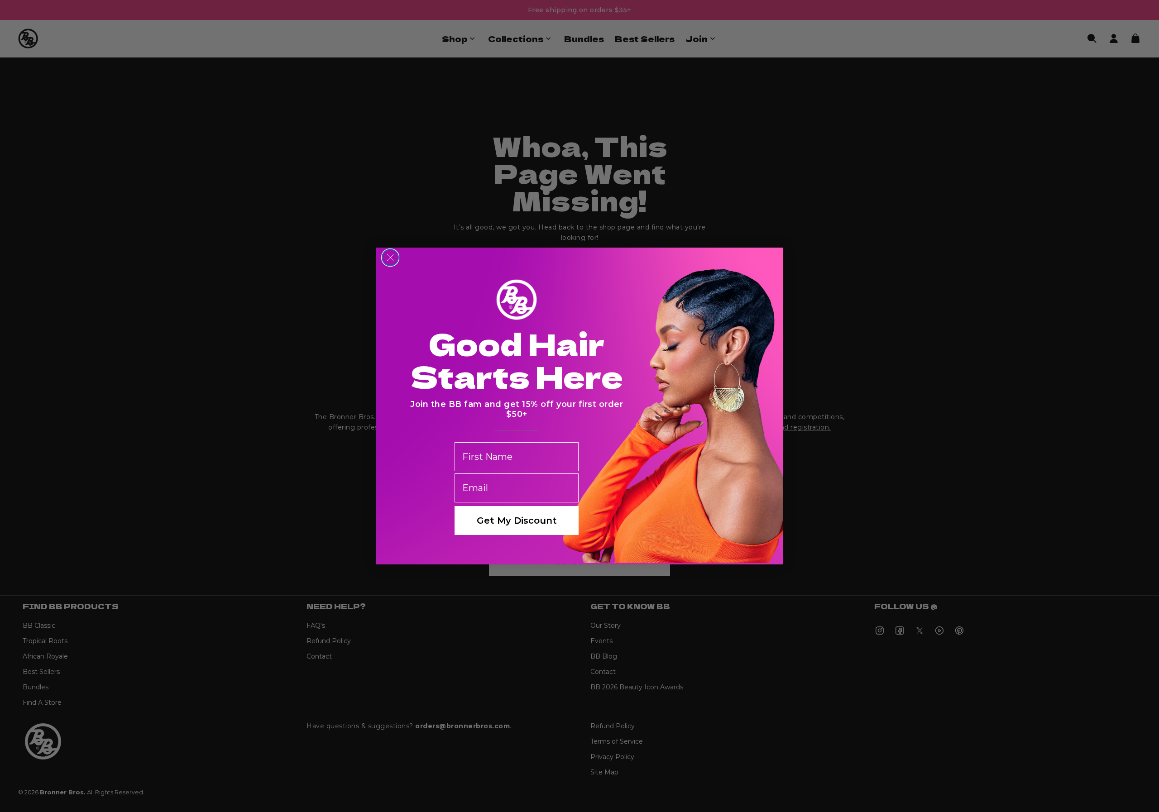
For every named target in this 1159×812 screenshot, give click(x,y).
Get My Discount (517, 520)
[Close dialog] (390, 257)
